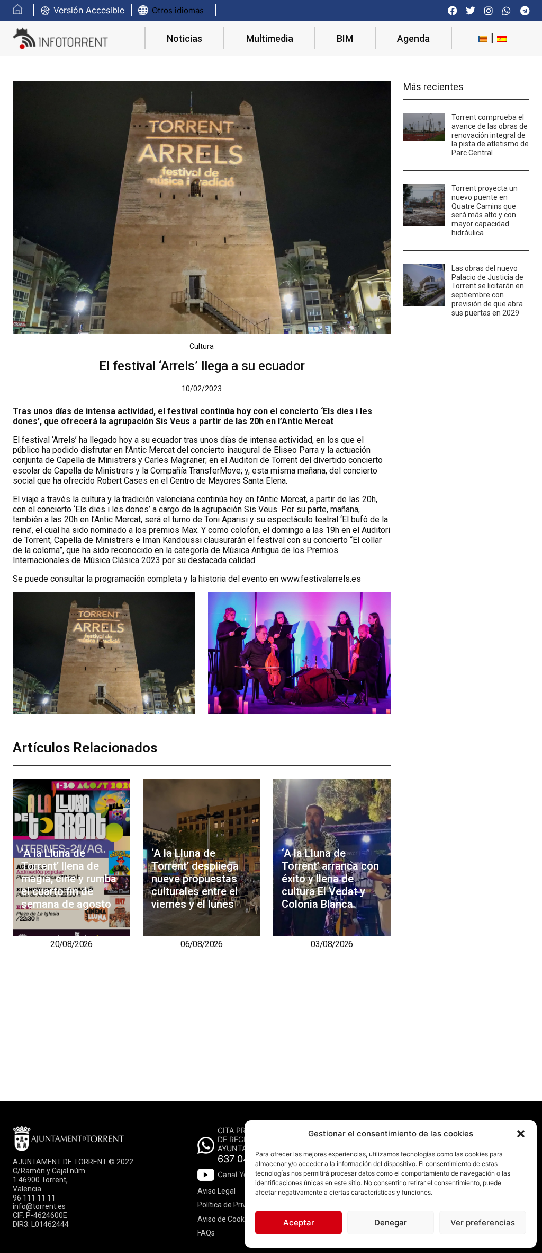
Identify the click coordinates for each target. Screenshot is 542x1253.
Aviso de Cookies (225, 1219)
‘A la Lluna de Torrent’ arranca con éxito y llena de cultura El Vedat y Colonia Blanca (330, 878)
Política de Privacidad (232, 1205)
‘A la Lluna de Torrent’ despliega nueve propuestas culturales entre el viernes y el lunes (195, 878)
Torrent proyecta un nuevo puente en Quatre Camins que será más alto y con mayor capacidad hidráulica (484, 210)
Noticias (184, 38)
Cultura (201, 346)
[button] (521, 1133)
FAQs (206, 1233)
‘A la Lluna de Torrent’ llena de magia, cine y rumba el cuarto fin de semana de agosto (68, 878)
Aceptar (298, 1222)
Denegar (390, 1222)
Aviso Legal (216, 1191)
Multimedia (269, 38)
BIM (345, 38)
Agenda (413, 38)
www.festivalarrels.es (321, 579)
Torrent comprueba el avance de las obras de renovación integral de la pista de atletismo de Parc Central (490, 135)
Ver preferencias (482, 1222)
